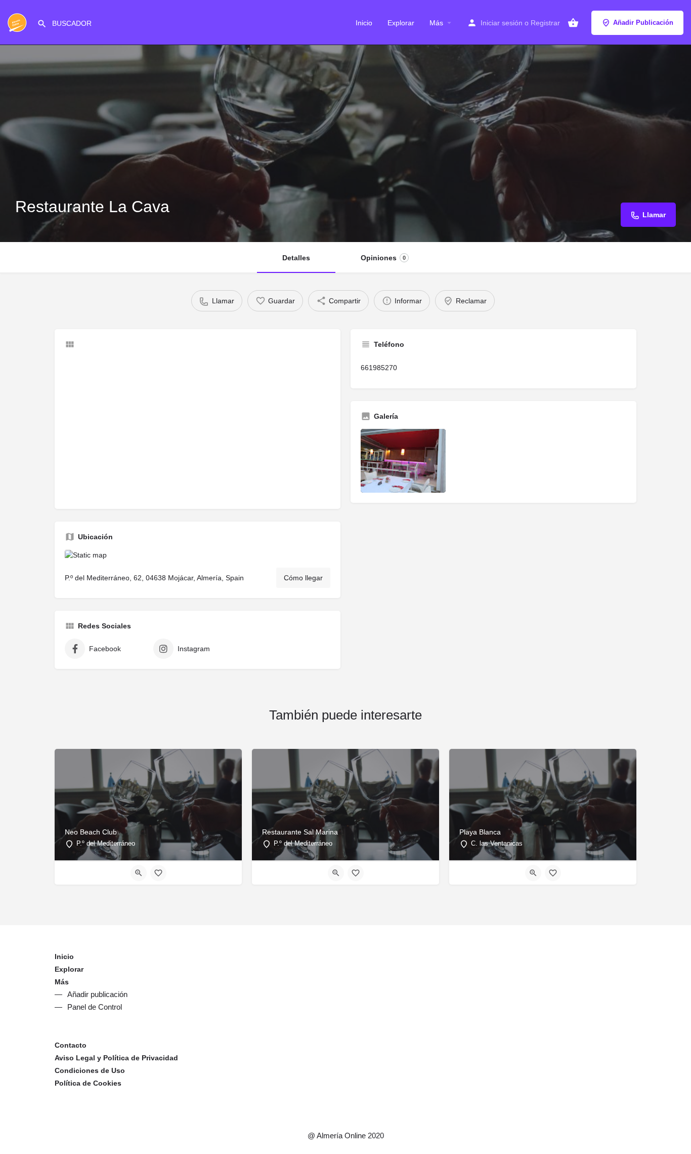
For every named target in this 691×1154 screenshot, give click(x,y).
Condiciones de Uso (90, 1070)
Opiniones (383, 258)
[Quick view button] (139, 873)
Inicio (364, 23)
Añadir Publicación (643, 22)
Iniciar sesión (502, 23)
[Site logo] (18, 22)
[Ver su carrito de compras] (573, 22)
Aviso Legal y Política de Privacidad (116, 1058)
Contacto (71, 1045)
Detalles (296, 258)
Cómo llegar (303, 578)
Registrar (545, 23)
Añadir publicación (97, 994)
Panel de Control (94, 1007)
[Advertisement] (197, 428)
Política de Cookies (88, 1083)
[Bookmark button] (158, 873)
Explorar (400, 23)
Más (436, 23)
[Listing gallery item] (403, 461)
